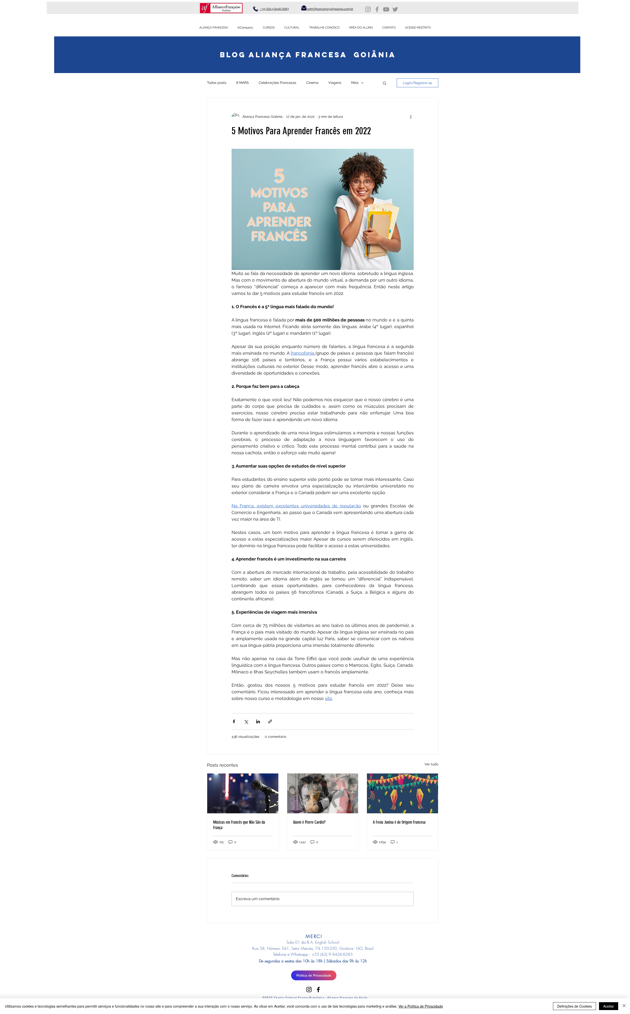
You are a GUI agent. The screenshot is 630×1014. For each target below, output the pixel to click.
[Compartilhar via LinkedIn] (258, 721)
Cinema (312, 83)
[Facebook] (377, 9)
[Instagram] (368, 9)
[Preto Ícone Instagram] (309, 989)
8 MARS (242, 83)
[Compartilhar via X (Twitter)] (246, 721)
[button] (384, 83)
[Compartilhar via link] (270, 721)
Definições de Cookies (574, 1006)
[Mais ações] (411, 117)
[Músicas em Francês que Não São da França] (242, 793)
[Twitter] (395, 9)
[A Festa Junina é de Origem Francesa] (402, 793)
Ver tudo (431, 764)
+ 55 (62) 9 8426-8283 (274, 9)
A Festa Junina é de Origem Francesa (399, 822)
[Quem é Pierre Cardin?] (322, 793)
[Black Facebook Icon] (318, 989)
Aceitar (608, 1006)
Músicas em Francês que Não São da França (239, 824)
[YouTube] (386, 9)
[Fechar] (624, 1006)
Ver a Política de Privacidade (420, 1006)
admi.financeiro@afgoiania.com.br (330, 9)
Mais (355, 83)
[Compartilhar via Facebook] (234, 721)
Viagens (334, 83)
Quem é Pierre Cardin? (309, 822)
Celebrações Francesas (277, 83)
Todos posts (216, 83)
